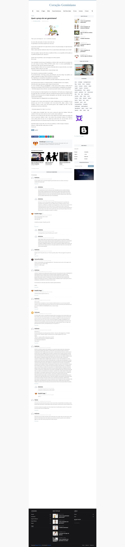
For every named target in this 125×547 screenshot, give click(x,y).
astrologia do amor (87, 82)
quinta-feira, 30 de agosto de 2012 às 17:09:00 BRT (43, 251)
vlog (88, 110)
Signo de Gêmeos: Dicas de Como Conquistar (37, 163)
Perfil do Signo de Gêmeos (86, 56)
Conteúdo (86, 152)
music (88, 96)
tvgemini (76, 110)
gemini (32, 15)
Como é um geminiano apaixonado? (85, 21)
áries (76, 82)
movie (85, 96)
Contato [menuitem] (81, 11)
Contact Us (92, 545)
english (76, 88)
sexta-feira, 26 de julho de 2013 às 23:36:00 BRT (46, 388)
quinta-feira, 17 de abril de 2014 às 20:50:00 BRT (43, 401)
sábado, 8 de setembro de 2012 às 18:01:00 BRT (42, 300)
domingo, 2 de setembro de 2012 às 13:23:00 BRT (43, 260)
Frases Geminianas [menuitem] (56, 11)
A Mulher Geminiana (85, 38)
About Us (87, 545)
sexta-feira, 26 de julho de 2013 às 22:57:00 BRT (46, 200)
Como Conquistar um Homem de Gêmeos (85, 27)
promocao (77, 102)
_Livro (85, 154)
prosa (81, 102)
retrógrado (85, 104)
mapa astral (86, 94)
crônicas (85, 86)
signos (83, 108)
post (84, 100)
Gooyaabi (49, 545)
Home (83, 545)
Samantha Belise (39, 259)
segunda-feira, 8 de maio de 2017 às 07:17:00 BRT (43, 414)
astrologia (80, 82)
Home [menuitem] (37, 11)
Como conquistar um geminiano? (85, 51)
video (81, 110)
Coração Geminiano (62, 5)
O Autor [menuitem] (87, 11)
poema (76, 100)
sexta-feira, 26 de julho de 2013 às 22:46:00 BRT (46, 188)
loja (82, 94)
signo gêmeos (77, 108)
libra (75, 94)
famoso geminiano (78, 90)
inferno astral (90, 92)
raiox (85, 102)
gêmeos (88, 90)
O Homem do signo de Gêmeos (85, 45)
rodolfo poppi (77, 106)
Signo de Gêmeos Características (49, 163)
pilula (81, 98)
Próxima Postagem (68, 168)
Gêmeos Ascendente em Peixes (64, 163)
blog (75, 84)
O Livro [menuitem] (75, 11)
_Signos (75, 154)
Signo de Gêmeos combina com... (86, 33)
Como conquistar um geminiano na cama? (63, 540)
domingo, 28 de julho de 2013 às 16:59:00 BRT (46, 394)
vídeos (84, 110)
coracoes (80, 86)
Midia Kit (86, 156)
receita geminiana (78, 104)
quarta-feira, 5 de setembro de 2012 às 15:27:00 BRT (43, 291)
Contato (75, 156)
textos (87, 108)
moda (81, 96)
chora (83, 84)
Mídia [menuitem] (48, 11)
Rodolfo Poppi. (37, 21)
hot (85, 92)
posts (87, 100)
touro (91, 108)
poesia (80, 100)
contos (76, 86)
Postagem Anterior (35, 168)
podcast (89, 98)
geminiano (81, 92)
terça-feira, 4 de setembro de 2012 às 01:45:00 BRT (43, 271)
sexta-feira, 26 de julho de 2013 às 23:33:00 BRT (43, 347)
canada (79, 84)
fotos (84, 90)
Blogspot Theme (38, 545)
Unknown (37, 312)
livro (79, 94)
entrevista (86, 88)
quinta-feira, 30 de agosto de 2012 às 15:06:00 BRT (43, 215)
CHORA (75, 158)
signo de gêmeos (84, 106)
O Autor (86, 158)
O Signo (75, 152)
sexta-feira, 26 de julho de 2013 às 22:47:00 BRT (46, 231)
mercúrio (76, 96)
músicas (76, 98)
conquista (88, 84)
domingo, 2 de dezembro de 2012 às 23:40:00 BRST (43, 313)
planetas (84, 98)
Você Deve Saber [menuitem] (67, 11)
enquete (80, 88)
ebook (90, 86)
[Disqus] (51, 458)
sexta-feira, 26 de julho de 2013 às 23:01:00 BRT (46, 237)
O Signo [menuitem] (43, 11)
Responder (36, 183)
